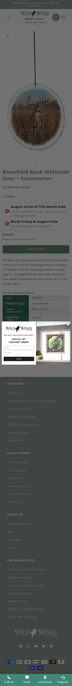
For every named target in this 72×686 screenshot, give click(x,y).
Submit (18, 359)
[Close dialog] (68, 323)
